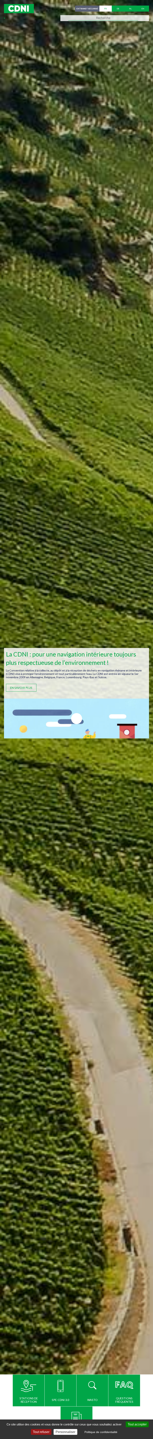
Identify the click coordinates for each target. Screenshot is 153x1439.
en (142, 8)
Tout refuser (41, 1432)
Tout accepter (137, 1424)
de (118, 8)
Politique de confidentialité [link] (100, 1432)
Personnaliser (65, 1432)
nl (130, 8)
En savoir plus (21, 687)
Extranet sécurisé (87, 8)
